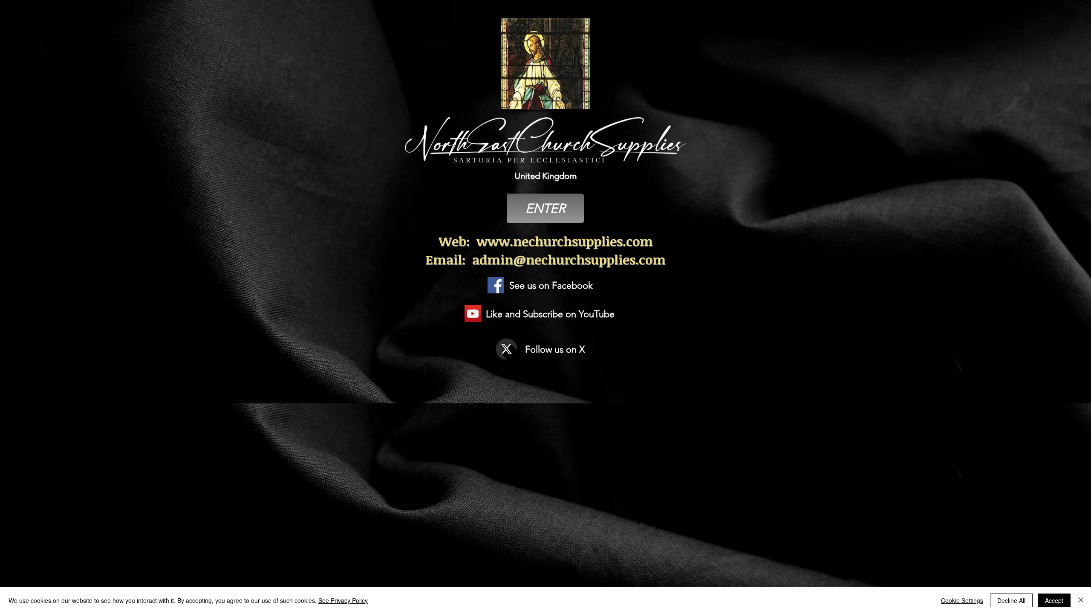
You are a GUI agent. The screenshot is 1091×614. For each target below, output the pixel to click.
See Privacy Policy (343, 600)
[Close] (1081, 600)
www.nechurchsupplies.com (564, 241)
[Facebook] (496, 285)
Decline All (1011, 600)
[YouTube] (473, 313)
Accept (1054, 600)
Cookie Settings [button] (962, 600)
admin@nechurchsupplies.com (569, 259)
